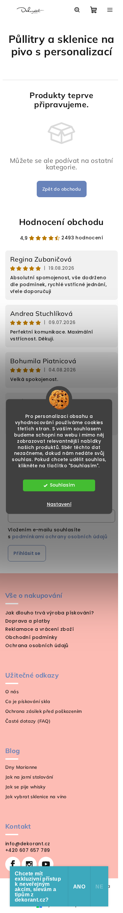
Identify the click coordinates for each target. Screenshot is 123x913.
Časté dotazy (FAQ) (28, 721)
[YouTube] (45, 864)
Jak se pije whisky (25, 786)
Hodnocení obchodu (61, 221)
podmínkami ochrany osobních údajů (59, 536)
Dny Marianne (21, 767)
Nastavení (59, 504)
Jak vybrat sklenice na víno (36, 796)
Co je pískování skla (27, 701)
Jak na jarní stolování (29, 777)
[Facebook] (12, 864)
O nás (12, 691)
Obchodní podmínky (31, 637)
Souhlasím (62, 485)
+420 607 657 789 (27, 850)
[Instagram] (29, 864)
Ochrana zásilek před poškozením (43, 711)
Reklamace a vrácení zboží (39, 629)
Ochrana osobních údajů (37, 645)
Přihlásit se (26, 553)
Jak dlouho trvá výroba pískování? (49, 613)
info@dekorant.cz (27, 843)
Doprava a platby (27, 621)
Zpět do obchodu (61, 189)
